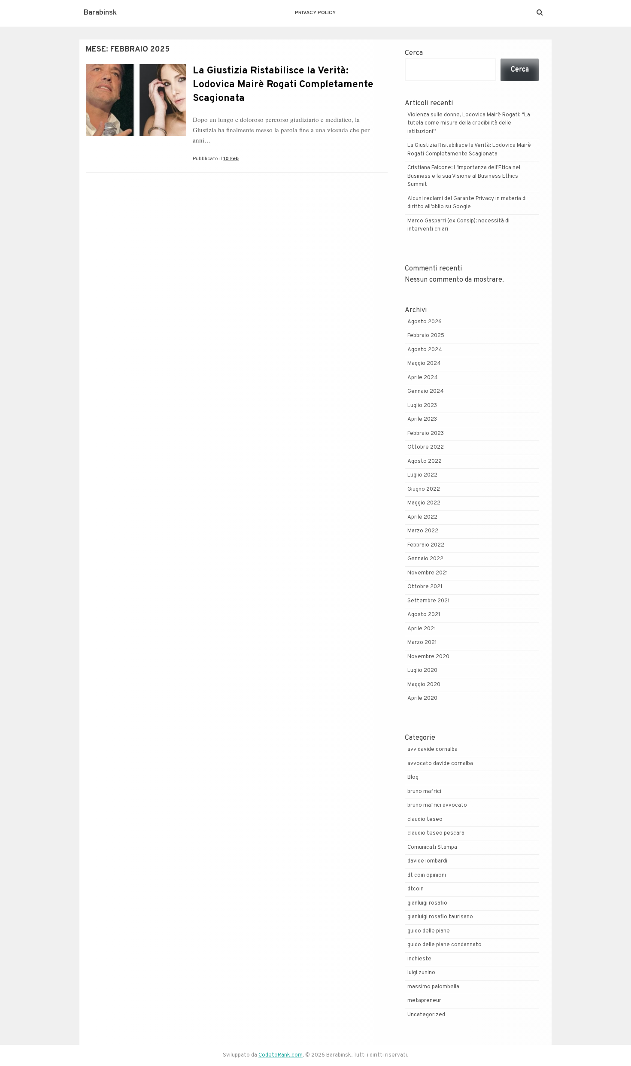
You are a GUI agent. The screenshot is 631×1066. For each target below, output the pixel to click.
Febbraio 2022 (425, 545)
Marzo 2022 (422, 531)
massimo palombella (433, 987)
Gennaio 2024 (425, 391)
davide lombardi (427, 861)
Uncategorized (426, 1014)
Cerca (414, 53)
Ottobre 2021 (425, 586)
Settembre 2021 (428, 601)
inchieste (419, 959)
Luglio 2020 (422, 670)
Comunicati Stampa (432, 847)
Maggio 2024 (424, 363)
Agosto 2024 (424, 349)
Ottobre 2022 (425, 447)
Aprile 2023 (422, 419)
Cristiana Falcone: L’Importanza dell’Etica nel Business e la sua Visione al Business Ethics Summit (463, 176)
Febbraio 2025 (425, 335)
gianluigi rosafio (427, 903)
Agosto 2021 (423, 614)
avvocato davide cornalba (440, 763)
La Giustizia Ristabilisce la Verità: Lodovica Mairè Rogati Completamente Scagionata (283, 85)
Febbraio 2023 (425, 433)
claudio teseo (425, 819)
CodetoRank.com (280, 1055)
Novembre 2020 (428, 656)
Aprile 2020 (422, 698)
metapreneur (424, 1000)
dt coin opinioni (426, 875)
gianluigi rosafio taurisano (440, 917)
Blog (413, 777)
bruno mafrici (424, 791)
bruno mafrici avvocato (437, 805)
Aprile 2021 (421, 629)
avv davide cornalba (432, 749)
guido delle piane (428, 931)
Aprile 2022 (422, 517)
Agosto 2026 (424, 322)
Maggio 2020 (423, 684)
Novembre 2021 (427, 573)
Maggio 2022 (423, 503)
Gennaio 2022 (425, 559)
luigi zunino (421, 972)
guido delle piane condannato (444, 944)
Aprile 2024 (422, 377)
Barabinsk (100, 13)
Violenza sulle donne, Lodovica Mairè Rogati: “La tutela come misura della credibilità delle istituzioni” (468, 123)
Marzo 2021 (422, 642)
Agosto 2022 (424, 461)
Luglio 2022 (422, 475)
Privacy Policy (315, 12)
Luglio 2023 (422, 405)
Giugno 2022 (423, 489)
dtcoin (415, 889)
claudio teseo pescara (435, 833)
